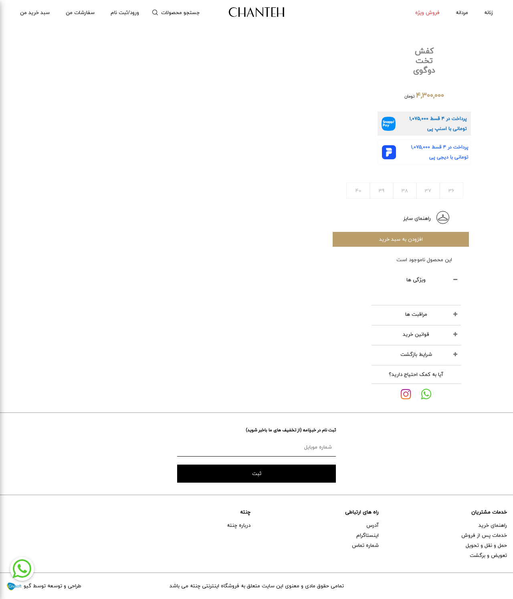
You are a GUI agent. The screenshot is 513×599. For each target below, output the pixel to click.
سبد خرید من (35, 12)
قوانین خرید (416, 334)
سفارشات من (80, 12)
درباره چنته (238, 525)
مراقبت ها (416, 314)
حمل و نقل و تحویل (486, 545)
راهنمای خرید (493, 525)
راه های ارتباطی (362, 512)
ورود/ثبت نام (125, 12)
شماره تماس (365, 545)
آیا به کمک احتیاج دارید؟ (416, 374)
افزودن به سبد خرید (401, 239)
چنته (245, 512)
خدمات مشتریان (489, 512)
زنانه (488, 12)
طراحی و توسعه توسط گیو (51, 585)
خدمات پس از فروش (484, 535)
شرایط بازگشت (416, 354)
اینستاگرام (367, 535)
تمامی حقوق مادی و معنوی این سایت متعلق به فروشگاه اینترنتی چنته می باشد (257, 585)
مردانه (462, 12)
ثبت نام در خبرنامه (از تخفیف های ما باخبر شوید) (291, 430)
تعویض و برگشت (488, 555)
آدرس (372, 525)
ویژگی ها (416, 279)
